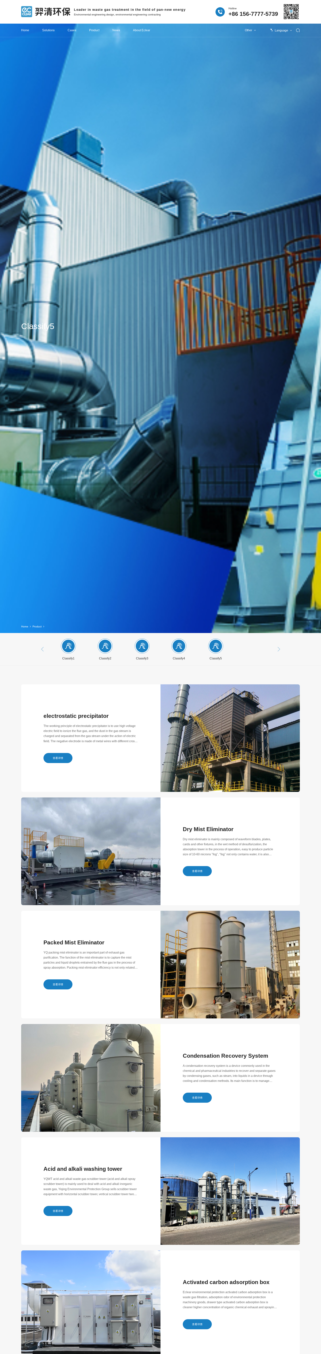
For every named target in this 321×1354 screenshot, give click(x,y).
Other (248, 30)
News (116, 30)
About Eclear (141, 30)
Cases (72, 30)
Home (25, 30)
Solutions (48, 30)
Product (94, 30)
